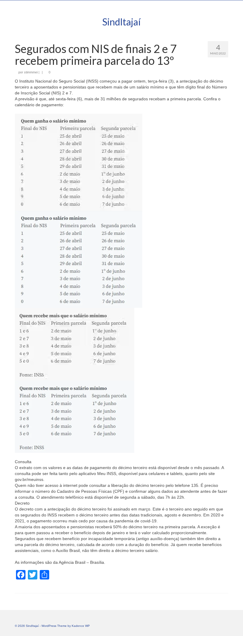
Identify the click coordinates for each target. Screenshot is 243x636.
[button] (121, 211)
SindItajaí (121, 22)
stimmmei (31, 72)
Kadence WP (81, 625)
